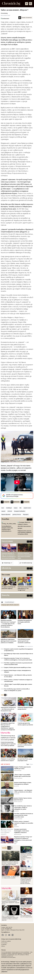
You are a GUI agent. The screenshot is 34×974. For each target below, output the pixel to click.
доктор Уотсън (17, 514)
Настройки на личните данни (8, 957)
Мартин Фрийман (5, 514)
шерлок (3, 511)
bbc (20, 508)
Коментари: (8, 563)
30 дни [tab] (31, 764)
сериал (15, 508)
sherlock (10, 511)
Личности (16, 793)
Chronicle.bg (4, 13)
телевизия (9, 508)
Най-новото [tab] (21, 646)
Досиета (16, 786)
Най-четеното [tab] (29, 646)
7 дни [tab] (27, 764)
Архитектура (17, 770)
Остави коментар (27, 563)
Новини (3, 946)
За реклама (3, 944)
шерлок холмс (27, 508)
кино (2, 508)
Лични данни (4, 942)
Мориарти (25, 514)
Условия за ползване (6, 941)
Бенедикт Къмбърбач (19, 511)
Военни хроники (18, 778)
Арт (15, 843)
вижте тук (10, 956)
